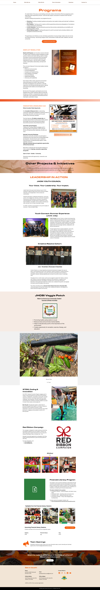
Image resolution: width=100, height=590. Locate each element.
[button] (32, 465)
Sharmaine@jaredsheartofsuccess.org (44, 545)
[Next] (76, 359)
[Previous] (21, 359)
